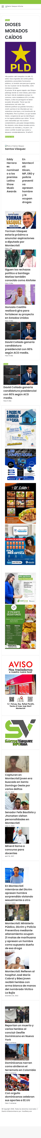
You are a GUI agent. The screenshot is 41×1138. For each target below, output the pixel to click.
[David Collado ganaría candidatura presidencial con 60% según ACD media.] (20, 339)
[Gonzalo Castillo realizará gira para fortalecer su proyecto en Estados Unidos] (20, 304)
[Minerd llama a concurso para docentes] (17, 843)
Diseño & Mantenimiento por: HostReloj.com (17, 1111)
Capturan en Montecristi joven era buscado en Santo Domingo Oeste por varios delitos (18, 782)
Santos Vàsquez (15, 149)
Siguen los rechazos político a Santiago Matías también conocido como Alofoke (20, 275)
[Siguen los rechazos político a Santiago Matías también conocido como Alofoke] (20, 266)
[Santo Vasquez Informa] (14, 6)
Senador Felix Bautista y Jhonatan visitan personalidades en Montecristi (20, 818)
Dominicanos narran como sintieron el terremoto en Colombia (20, 1066)
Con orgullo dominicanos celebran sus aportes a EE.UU (19, 1096)
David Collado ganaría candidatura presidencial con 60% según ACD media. (20, 347)
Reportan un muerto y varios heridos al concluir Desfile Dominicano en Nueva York (19, 1032)
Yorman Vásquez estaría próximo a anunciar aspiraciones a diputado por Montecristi (19, 238)
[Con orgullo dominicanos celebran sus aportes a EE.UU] (17, 1090)
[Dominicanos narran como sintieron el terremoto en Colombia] (17, 1060)
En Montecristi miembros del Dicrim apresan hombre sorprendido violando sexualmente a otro (19, 893)
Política (7, 20)
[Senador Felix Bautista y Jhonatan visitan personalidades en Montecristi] (17, 809)
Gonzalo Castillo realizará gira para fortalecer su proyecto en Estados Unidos (19, 312)
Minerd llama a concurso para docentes (15, 849)
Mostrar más (9, 137)
